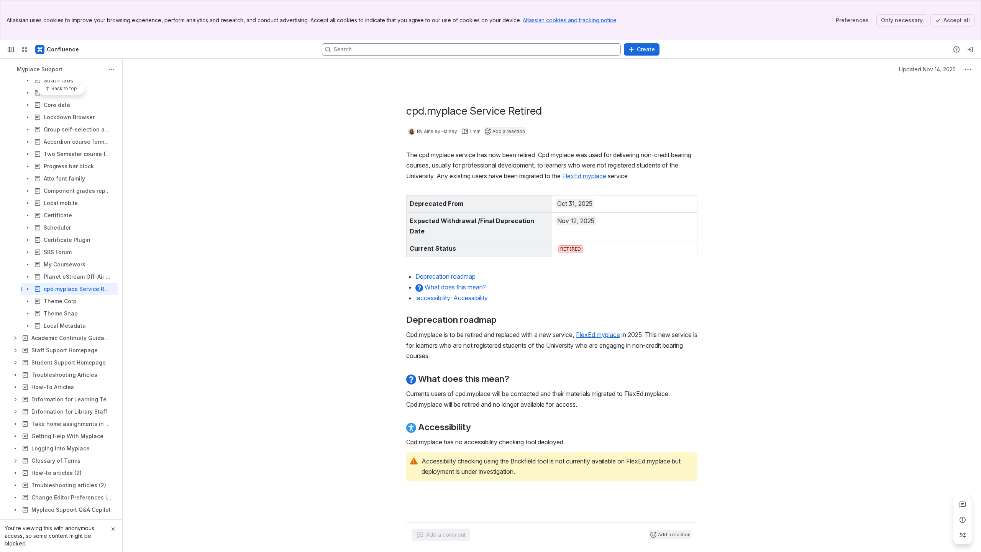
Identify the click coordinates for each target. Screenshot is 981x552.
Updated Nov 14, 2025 (927, 69)
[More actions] (111, 69)
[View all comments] (962, 504)
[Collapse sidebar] (11, 49)
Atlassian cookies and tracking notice (570, 20)
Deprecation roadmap (445, 276)
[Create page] (962, 535)
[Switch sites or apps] (24, 49)
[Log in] (970, 49)
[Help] (956, 49)
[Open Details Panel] (962, 520)
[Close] (113, 529)
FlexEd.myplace (584, 176)
